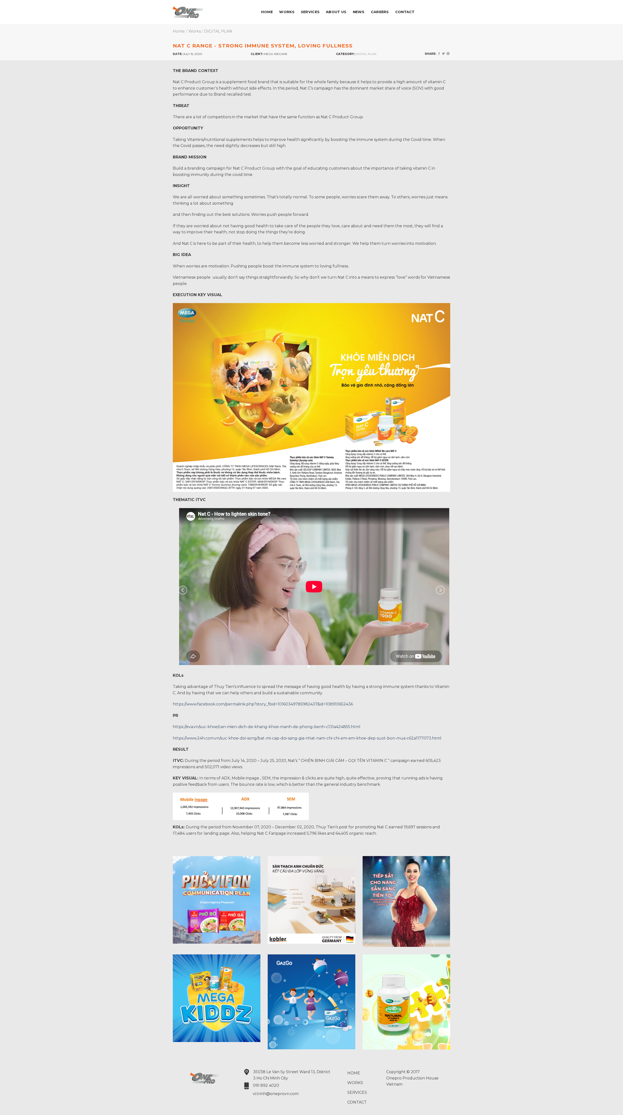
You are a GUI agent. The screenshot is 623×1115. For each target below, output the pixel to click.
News (359, 12)
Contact (405, 12)
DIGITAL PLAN (218, 31)
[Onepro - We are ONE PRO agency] (195, 12)
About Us (336, 12)
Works (286, 12)
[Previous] (182, 590)
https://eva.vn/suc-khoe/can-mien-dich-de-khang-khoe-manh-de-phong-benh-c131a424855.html (266, 726)
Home (267, 12)
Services (310, 12)
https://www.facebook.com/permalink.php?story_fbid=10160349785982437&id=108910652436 (263, 704)
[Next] (440, 590)
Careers (380, 12)
